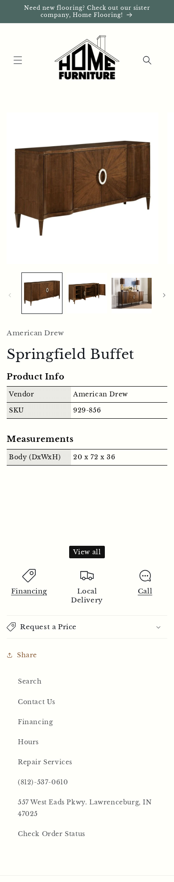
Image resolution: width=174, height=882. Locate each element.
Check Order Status (51, 834)
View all (87, 552)
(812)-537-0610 (43, 782)
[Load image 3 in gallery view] (132, 293)
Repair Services (45, 762)
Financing (29, 591)
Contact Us (36, 702)
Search (30, 681)
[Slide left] (10, 295)
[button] (18, 60)
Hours (28, 742)
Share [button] (27, 655)
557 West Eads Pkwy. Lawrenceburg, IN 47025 (85, 807)
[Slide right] (164, 295)
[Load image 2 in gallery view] (86, 293)
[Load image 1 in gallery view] (42, 293)
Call (145, 591)
